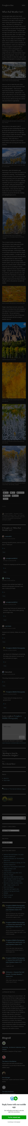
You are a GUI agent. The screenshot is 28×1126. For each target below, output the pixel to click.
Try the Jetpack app (14, 1117)
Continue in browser (14, 1122)
